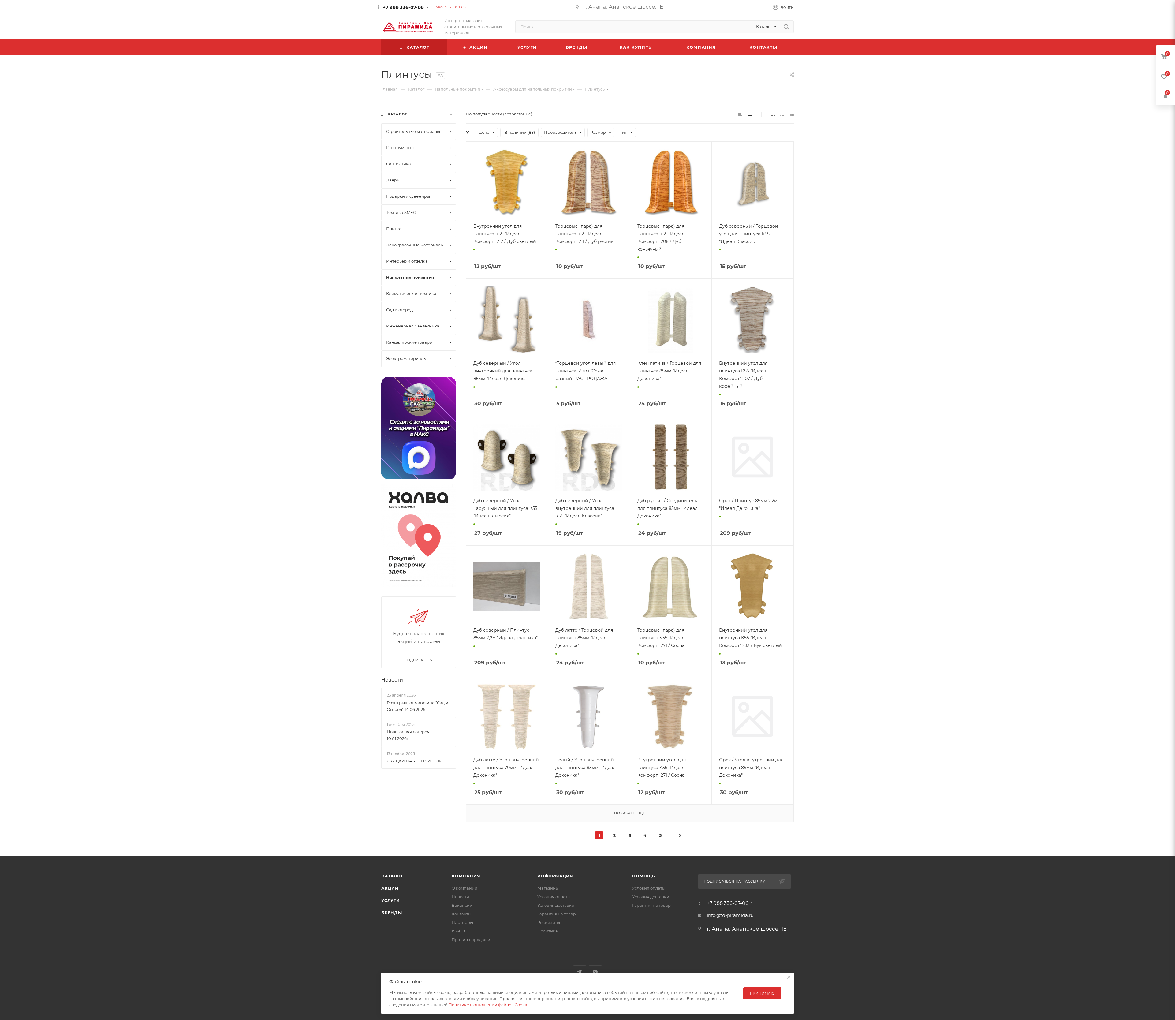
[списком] (782, 114)
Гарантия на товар (556, 913)
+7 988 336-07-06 (403, 7)
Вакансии (462, 905)
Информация (555, 875)
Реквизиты (548, 922)
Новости (392, 680)
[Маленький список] (740, 114)
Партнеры (462, 922)
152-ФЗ (458, 930)
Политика (547, 930)
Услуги (390, 900)
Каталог (392, 875)
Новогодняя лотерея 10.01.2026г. (408, 735)
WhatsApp (595, 971)
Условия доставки (555, 905)
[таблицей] (792, 114)
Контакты (461, 913)
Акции (390, 888)
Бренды (391, 912)
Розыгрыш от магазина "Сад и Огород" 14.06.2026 (417, 706)
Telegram (579, 971)
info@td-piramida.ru (730, 915)
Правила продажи (471, 939)
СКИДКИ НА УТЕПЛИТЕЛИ (414, 760)
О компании (464, 888)
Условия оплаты (553, 896)
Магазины (548, 888)
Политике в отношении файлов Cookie (488, 1004)
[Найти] (786, 26)
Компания (466, 875)
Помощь (643, 875)
